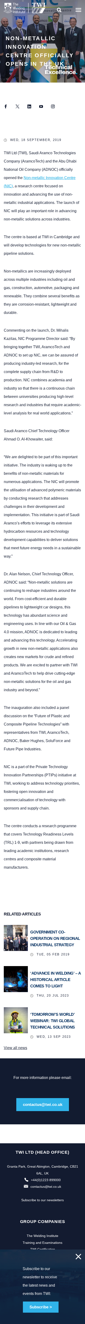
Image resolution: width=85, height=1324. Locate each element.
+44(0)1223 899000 (46, 1180)
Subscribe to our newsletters (42, 1200)
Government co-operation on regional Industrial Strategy (55, 938)
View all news (15, 1048)
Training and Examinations (42, 1243)
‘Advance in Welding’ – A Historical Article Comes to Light (55, 979)
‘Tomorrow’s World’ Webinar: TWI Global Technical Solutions (52, 1020)
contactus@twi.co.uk (42, 1104)
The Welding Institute (42, 1236)
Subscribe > (41, 1307)
